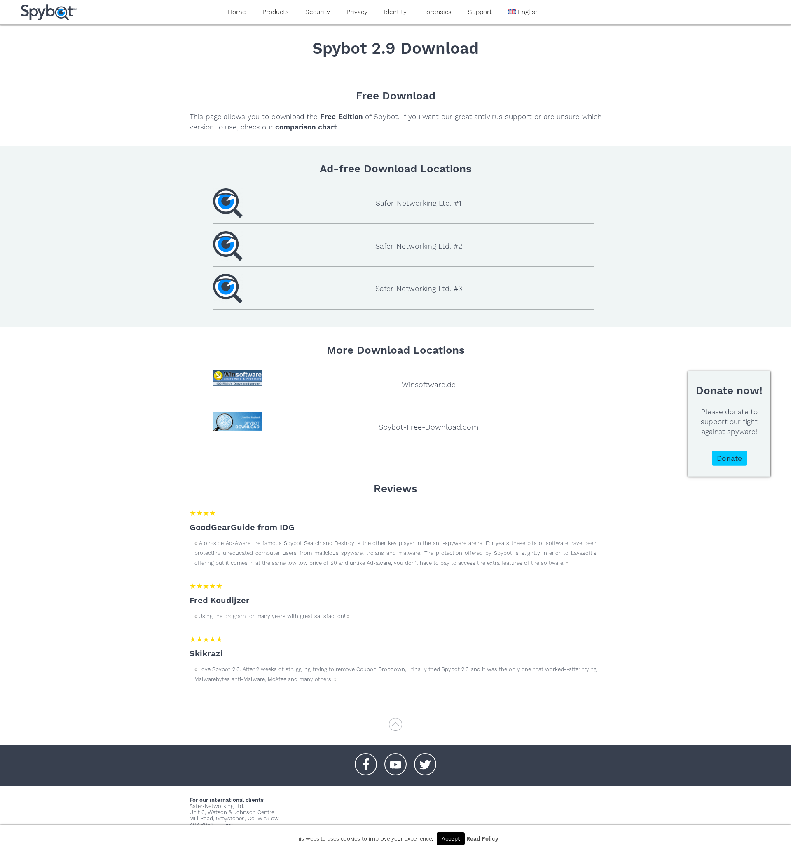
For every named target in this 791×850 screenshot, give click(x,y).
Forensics (437, 12)
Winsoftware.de (429, 384)
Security (317, 12)
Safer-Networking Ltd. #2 (418, 246)
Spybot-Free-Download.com (428, 427)
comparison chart (306, 127)
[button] (366, 760)
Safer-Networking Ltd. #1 (418, 203)
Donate (729, 458)
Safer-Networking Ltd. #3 (418, 288)
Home (237, 12)
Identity (395, 12)
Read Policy (482, 839)
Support (480, 12)
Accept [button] (451, 839)
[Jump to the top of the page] (395, 728)
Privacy (356, 12)
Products (275, 12)
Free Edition (341, 117)
